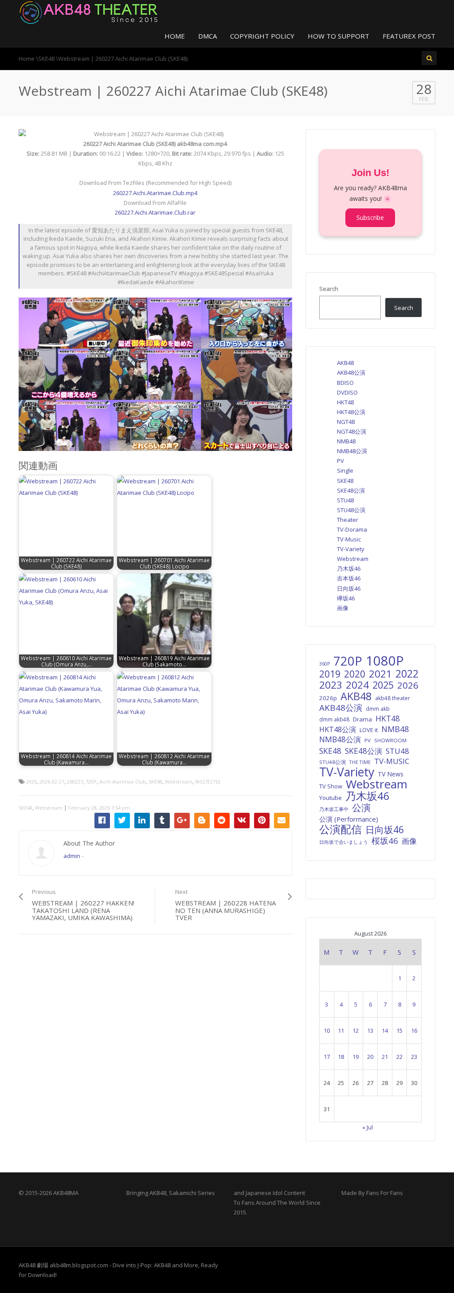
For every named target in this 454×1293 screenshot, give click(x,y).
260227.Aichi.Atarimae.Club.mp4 (155, 193)
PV (340, 461)
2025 (383, 685)
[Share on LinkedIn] (142, 820)
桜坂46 (385, 841)
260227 (75, 781)
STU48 (345, 500)
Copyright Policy (262, 35)
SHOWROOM (390, 740)
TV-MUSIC (391, 761)
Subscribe (370, 217)
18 (341, 1057)
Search (328, 289)
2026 (31, 781)
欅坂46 (346, 598)
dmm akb (378, 708)
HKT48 (345, 402)
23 (414, 1057)
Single (345, 470)
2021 (380, 674)
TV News (390, 774)
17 (327, 1057)
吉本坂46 (348, 578)
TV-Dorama (352, 529)
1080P (385, 661)
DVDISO (347, 392)
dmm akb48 (334, 719)
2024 (357, 685)
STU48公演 (351, 510)
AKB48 (345, 363)
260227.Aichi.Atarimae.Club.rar (155, 212)
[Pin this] (262, 820)
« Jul (367, 1127)
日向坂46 (348, 588)
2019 (329, 674)
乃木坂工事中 (333, 809)
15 (399, 1030)
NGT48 (346, 422)
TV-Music (349, 539)
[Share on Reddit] (222, 820)
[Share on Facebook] (102, 820)
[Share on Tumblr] (162, 820)
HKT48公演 (351, 412)
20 (370, 1057)
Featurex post (409, 35)
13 (370, 1030)
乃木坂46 (348, 568)
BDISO (345, 383)
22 (399, 1057)
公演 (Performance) (348, 819)
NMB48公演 (352, 451)
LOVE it (369, 730)
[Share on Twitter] (122, 820)
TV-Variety (350, 549)
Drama (362, 719)
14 (385, 1030)
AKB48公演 (351, 372)
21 (385, 1057)
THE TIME (360, 762)
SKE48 (155, 781)
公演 (361, 807)
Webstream (178, 781)
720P (91, 781)
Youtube (330, 798)
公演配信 (340, 829)
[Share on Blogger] (202, 820)
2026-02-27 (51, 781)
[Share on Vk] (242, 820)
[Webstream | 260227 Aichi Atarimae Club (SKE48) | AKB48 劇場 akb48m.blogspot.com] (89, 12)
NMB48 (346, 441)
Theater (347, 520)
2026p (328, 698)
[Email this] (282, 820)
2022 (407, 673)
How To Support (338, 35)
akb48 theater (392, 697)
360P (324, 664)
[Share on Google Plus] (182, 820)
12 (355, 1030)
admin (71, 856)
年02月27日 (207, 781)
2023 (330, 685)
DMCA (207, 35)
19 (355, 1057)
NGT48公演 (351, 431)
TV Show (330, 786)
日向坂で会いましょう (343, 841)
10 (327, 1030)
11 (341, 1030)
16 (414, 1030)
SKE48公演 (351, 490)
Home (174, 35)
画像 (342, 608)
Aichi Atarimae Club (122, 781)
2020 (354, 674)
